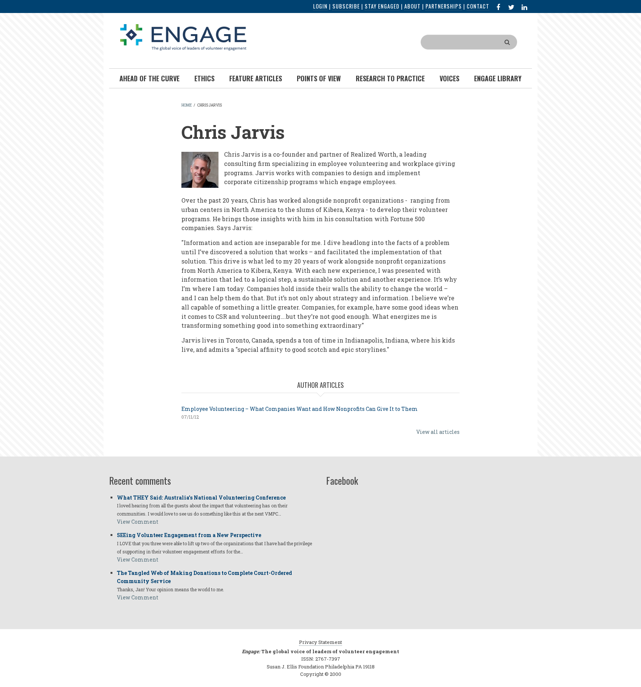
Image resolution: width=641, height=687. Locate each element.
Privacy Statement (320, 642)
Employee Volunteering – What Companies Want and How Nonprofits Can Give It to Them (299, 408)
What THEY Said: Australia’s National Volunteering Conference (201, 497)
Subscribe (346, 6)
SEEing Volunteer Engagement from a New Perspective (189, 535)
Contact (478, 6)
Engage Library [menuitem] (498, 78)
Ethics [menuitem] (204, 78)
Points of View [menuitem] (319, 78)
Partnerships (443, 6)
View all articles (438, 431)
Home (186, 105)
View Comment (137, 521)
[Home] (183, 36)
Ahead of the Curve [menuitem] (149, 78)
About (412, 6)
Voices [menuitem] (449, 78)
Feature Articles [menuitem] (255, 78)
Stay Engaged (382, 6)
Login (320, 6)
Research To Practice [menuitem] (390, 78)
